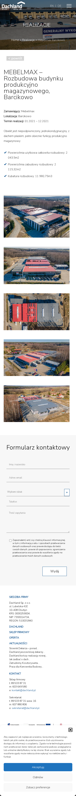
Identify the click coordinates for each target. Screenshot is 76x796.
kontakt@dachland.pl (24, 690)
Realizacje (28, 40)
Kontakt (15, 673)
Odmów (38, 777)
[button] (70, 730)
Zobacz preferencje (38, 787)
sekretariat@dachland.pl (25, 708)
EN (51, 6)
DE (59, 6)
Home (15, 40)
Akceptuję (38, 767)
